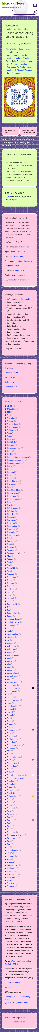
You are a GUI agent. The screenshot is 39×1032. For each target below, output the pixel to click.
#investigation (27, 67)
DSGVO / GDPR (11, 964)
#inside (17, 64)
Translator (9, 368)
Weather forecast (11, 373)
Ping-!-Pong (15, 200)
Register (8, 197)
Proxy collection (11, 387)
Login (16, 197)
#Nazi (8, 73)
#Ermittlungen (11, 67)
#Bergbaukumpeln (13, 58)
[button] (35, 5)
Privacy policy (17, 961)
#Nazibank (27, 58)
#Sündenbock (11, 70)
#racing (24, 64)
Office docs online (12, 382)
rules (14, 349)
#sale (16, 256)
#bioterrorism (24, 247)
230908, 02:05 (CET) (13, 154)
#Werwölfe (10, 49)
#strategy (21, 275)
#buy (22, 256)
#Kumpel (20, 70)
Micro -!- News (13, 3)
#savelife (14, 247)
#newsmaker (19, 270)
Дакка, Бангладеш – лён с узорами (28, 131)
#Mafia (19, 67)
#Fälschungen (16, 73)
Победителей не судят (9, 131)
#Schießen (10, 64)
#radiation (13, 280)
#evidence (15, 266)
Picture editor (10, 377)
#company (28, 261)
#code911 (22, 252)
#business (19, 261)
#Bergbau (28, 70)
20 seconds (25, 299)
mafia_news (26, 44)
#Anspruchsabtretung (14, 55)
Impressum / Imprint (12, 982)
